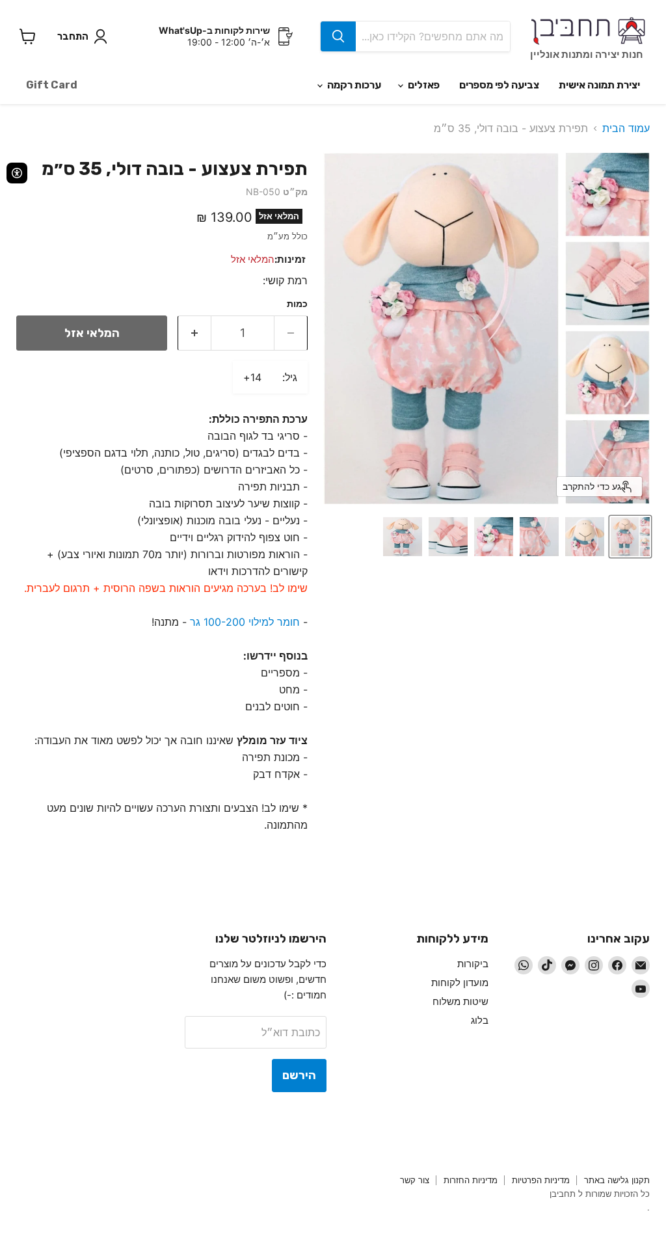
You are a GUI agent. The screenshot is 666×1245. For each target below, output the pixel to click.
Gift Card (51, 85)
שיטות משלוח (460, 1001)
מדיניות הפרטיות (541, 1180)
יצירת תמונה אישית (599, 85)
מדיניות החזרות (471, 1180)
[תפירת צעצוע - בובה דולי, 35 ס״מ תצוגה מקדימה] (585, 536)
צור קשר (414, 1180)
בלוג (479, 1020)
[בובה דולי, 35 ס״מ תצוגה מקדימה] (630, 536)
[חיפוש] (338, 36)
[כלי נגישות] (17, 173)
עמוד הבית (626, 128)
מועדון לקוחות (459, 982)
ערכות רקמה (353, 85)
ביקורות (472, 963)
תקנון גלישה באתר (617, 1180)
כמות (297, 304)
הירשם (299, 1075)
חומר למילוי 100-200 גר (245, 621)
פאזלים (423, 85)
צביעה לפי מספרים (499, 85)
